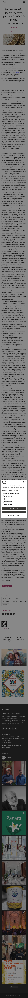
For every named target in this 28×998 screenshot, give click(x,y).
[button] (14, 515)
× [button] (25, 481)
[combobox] (23, 481)
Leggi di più (15, 490)
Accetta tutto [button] (14, 508)
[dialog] (14, 499)
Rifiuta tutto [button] (14, 512)
